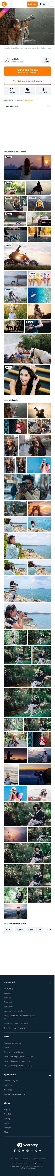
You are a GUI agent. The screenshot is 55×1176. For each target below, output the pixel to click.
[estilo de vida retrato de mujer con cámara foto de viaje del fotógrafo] (15, 520)
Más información (12, 105)
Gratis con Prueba (27, 71)
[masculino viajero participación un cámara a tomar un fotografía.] (27, 597)
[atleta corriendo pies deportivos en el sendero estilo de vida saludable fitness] (15, 280)
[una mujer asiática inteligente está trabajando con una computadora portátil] (15, 216)
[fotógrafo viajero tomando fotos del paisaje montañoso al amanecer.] (20, 1041)
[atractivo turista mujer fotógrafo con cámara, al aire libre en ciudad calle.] (15, 552)
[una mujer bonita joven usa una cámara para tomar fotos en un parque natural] (15, 817)
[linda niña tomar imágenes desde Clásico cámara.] (15, 1076)
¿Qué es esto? (29, 100)
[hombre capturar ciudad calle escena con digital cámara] (27, 619)
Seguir (46, 62)
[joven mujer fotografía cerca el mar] (15, 672)
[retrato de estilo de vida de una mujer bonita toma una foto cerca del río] (15, 504)
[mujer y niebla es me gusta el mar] (35, 1019)
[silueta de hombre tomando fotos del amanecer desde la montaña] (15, 1000)
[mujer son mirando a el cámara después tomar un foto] (15, 1016)
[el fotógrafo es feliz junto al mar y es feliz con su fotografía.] (15, 1117)
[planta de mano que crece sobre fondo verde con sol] (14, 186)
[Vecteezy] (4, 4)
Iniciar (42, 4)
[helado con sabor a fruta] (15, 340)
